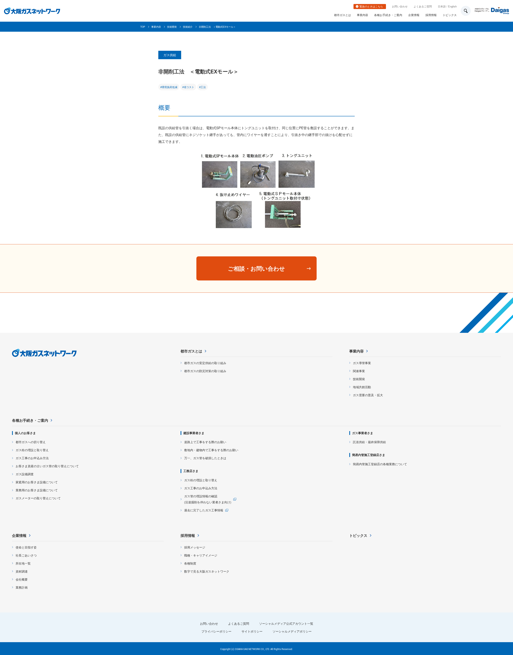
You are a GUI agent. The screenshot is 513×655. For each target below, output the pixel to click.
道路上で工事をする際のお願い (205, 442)
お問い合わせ (400, 6)
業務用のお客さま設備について (37, 490)
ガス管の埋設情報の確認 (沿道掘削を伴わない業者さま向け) (207, 499)
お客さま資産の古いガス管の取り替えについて (47, 466)
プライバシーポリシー (216, 631)
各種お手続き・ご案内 (388, 15)
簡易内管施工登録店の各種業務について (380, 464)
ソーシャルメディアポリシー (292, 631)
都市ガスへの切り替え (31, 442)
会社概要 (22, 579)
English (452, 6)
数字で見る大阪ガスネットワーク (206, 571)
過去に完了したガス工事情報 (203, 510)
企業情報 (413, 15)
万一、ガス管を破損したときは (205, 458)
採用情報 (431, 15)
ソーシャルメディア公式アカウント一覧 (286, 623)
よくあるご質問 (423, 6)
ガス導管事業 (362, 363)
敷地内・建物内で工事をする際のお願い (211, 450)
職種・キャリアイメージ (200, 555)
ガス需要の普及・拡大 (368, 395)
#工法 (202, 87)
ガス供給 (169, 55)
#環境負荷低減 (168, 87)
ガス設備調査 (25, 474)
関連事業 (359, 371)
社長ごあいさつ (26, 555)
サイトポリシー (252, 631)
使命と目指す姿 (26, 547)
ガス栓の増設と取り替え (32, 450)
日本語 (442, 6)
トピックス (450, 15)
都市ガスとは (342, 15)
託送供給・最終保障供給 (369, 442)
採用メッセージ (194, 547)
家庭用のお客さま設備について (37, 482)
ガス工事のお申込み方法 (32, 458)
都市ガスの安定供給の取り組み (205, 363)
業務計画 (22, 587)
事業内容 (362, 15)
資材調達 (22, 571)
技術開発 (172, 26)
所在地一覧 (23, 563)
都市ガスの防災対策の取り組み (205, 371)
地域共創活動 (362, 387)
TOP (142, 26)
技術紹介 (188, 26)
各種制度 (190, 563)
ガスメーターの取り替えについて (38, 498)
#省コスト (188, 87)
